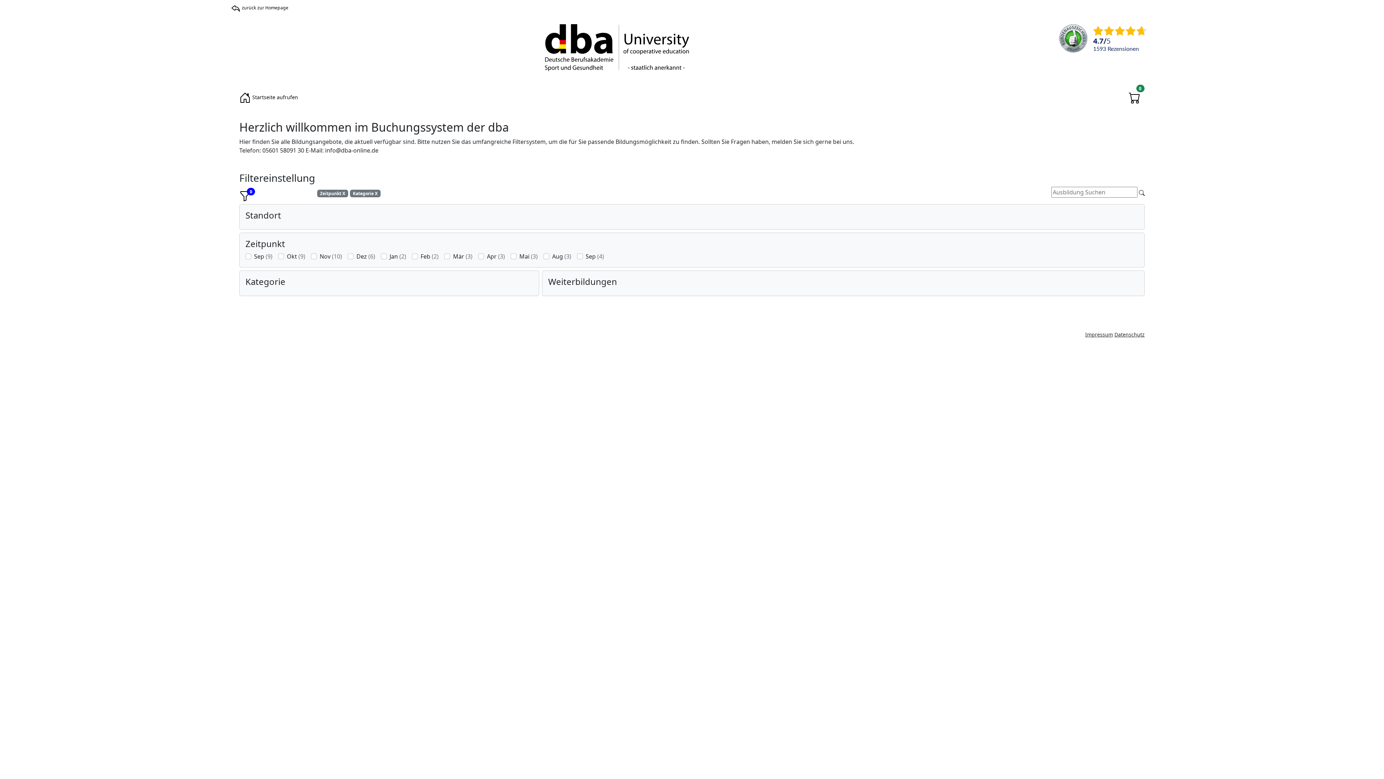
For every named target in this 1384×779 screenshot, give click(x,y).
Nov (331, 256)
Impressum (1099, 334)
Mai (528, 256)
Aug (561, 256)
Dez (365, 256)
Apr (496, 256)
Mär (463, 256)
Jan (398, 256)
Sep (263, 256)
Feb (430, 256)
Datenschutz (1129, 334)
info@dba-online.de (351, 150)
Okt (296, 256)
